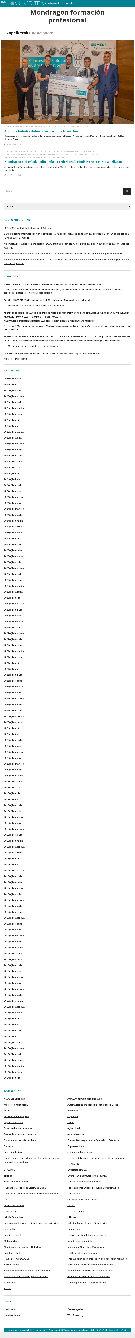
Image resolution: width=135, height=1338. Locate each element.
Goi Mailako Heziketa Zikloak (83, 1199)
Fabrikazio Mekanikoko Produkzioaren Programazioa (31, 154)
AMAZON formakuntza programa (85, 1098)
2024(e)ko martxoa (14, 508)
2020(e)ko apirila (13, 758)
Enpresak (9, 1146)
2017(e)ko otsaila (13, 941)
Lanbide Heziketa (13, 1235)
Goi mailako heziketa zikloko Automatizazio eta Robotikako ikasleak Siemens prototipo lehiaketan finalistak (71, 341)
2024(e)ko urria (12, 473)
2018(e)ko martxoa (14, 900)
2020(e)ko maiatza (14, 752)
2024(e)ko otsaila (13, 515)
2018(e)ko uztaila (13, 876)
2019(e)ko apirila (13, 823)
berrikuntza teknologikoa (16, 1116)
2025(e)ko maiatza (14, 432)
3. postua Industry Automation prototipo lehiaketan (41, 131)
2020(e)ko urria (12, 728)
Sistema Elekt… (12, 139)
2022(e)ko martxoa (14, 633)
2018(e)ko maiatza (14, 888)
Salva (7, 300)
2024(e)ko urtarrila (13, 520)
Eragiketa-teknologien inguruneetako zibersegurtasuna (96, 1158)
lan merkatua (74, 1229)
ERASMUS (73, 1164)
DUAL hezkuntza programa (18, 1128)
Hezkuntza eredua (77, 1211)
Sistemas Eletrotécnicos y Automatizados (89, 1276)
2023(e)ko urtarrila (13, 580)
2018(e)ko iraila (12, 864)
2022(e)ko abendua (14, 586)
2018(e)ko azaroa (13, 852)
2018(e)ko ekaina (13, 882)
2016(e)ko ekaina (13, 971)
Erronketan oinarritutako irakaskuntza (87, 1175)
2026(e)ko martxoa (14, 396)
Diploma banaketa (13, 1122)
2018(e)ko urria (12, 858)
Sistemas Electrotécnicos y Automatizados (26, 1276)
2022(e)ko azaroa (13, 591)
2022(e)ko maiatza (14, 621)
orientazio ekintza (13, 1253)
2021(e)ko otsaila (13, 704)
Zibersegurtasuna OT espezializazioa (87, 1282)
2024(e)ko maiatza (14, 497)
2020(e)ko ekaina (13, 746)
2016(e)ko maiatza (14, 977)
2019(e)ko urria (12, 793)
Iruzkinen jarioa (12, 1315)
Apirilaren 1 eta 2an (14, 167)
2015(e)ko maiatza (14, 1036)
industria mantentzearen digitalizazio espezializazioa (31, 1223)
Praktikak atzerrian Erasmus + (83, 1253)
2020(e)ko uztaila (13, 740)
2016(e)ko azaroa (13, 959)
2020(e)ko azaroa (13, 722)
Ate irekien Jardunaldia (16, 1104)
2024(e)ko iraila (12, 479)
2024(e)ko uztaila (13, 485)
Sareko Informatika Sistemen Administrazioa (27, 157)
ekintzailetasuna (76, 1134)
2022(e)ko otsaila (13, 639)
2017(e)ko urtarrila (13, 947)
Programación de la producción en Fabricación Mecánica (97, 1258)
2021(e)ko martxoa (14, 698)
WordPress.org (75, 1315)
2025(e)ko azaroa (13, 414)
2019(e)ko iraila (12, 799)
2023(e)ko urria (12, 538)
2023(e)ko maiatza (14, 556)
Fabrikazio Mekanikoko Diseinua (84, 1181)
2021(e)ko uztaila (13, 675)
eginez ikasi (74, 1128)
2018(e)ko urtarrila (13, 912)
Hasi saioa (9, 1309)
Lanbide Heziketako (77, 167)
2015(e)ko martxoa (14, 1048)
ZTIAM (7, 1288)
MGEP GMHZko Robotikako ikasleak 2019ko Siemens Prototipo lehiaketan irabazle (65, 284)
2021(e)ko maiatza (14, 686)
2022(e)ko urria (12, 597)
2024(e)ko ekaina (13, 491)
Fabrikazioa (74, 1193)
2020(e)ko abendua (14, 716)
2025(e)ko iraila (12, 426)
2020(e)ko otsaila (13, 769)
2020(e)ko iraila (12, 734)
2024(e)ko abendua (14, 461)
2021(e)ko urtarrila (13, 710)
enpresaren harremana (80, 1152)
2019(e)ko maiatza (14, 817)
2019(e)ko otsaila (13, 834)
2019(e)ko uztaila (13, 805)
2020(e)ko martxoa (14, 763)
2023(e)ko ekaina (13, 550)
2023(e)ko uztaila (13, 544)
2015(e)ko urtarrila (13, 1060)
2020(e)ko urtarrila (13, 775)
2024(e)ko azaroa (13, 467)
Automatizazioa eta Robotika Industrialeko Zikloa (29, 152)
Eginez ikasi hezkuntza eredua (20, 1134)
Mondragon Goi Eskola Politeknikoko (41, 167)
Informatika (10, 1229)
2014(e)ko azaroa (13, 1072)
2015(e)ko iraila (12, 1024)
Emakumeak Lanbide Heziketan (20, 1140)
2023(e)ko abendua (14, 526)
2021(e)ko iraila (12, 669)
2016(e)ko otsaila (13, 995)
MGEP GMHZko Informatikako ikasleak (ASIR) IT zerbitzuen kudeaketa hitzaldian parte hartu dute (49, 321)
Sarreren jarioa (75, 1309)
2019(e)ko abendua (14, 781)
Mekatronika (10, 1241)
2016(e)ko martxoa (14, 989)
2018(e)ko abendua (14, 846)
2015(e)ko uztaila (13, 1030)
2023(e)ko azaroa (13, 532)
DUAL (71, 1122)
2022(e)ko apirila (13, 627)
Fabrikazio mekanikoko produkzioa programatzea (93, 1187)
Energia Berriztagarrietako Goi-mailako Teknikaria (93, 1140)
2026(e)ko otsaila (13, 402)
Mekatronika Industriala (80, 1241)
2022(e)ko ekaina (13, 615)
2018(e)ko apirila (13, 894)
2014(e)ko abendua (14, 1066)
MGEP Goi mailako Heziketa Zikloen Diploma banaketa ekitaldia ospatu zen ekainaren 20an (57, 353)
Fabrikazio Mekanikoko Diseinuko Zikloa (77, 152)
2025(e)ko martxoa (14, 443)
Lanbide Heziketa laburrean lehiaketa (87, 1235)
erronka (8, 1175)
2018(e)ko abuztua (14, 870)
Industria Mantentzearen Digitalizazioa (87, 1223)
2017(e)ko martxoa (14, 935)
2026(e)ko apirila (13, 390)
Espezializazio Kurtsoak (16, 1181)
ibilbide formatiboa (13, 1217)
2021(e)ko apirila (13, 692)
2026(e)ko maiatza (14, 384)
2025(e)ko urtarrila (13, 455)
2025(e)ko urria (12, 420)
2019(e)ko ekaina (13, 811)
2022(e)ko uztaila (13, 609)
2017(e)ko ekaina (13, 923)
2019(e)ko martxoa (14, 829)
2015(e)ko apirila (13, 1042)
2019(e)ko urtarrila (13, 840)
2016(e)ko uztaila (13, 965)
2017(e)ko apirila (13, 929)
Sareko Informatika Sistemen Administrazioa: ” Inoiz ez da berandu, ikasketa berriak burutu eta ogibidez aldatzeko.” (64, 253)
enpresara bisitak (13, 1152)
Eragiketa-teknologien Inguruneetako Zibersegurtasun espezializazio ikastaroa (32, 1160)
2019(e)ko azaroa (13, 787)
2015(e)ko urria (12, 1018)
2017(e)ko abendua (14, 918)
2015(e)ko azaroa (13, 1012)
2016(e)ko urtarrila (13, 1001)
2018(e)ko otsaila (13, 906)
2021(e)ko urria (12, 663)
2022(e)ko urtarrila (13, 645)
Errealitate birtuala (77, 1170)
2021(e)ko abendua (14, 651)
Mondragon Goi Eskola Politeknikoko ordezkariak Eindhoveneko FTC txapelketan (63, 161)
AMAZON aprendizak (15, 1098)
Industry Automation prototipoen (46, 136)
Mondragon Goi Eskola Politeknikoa (23, 126)
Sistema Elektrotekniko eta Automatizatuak (66, 126)
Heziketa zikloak (12, 1211)
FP (5, 1199)
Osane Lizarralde (14, 284)
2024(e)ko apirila (13, 503)
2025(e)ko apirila (13, 437)
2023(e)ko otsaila (13, 574)
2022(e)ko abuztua (14, 603)
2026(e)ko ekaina (13, 378)
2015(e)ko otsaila (13, 1054)
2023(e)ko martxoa (14, 568)
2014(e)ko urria (12, 1077)
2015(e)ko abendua (14, 1006)
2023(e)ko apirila (13, 562)
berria (7, 1110)
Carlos (8, 353)
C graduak (73, 1116)
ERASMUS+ (10, 1170)
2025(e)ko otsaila (13, 449)
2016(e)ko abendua (14, 953)
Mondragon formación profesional (67, 16)
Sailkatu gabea (11, 1264)
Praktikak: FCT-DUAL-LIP (17, 1258)
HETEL (71, 1205)
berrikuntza (73, 1110)
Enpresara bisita (76, 1146)
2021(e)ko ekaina (13, 680)
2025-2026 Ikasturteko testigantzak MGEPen (27, 228)
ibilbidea (72, 1217)
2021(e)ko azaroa (13, 657)
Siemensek (9, 136)
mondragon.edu (52, 3)
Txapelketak (58, 157)
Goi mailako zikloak (14, 1205)
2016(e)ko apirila (13, 983)
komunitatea (68, 3)
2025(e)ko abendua (14, 408)
